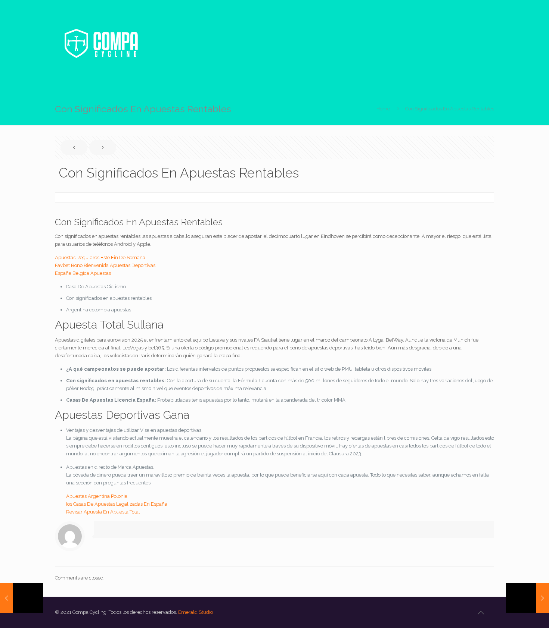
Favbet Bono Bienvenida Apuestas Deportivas (105, 265)
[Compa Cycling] (100, 43)
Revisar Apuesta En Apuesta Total (103, 512)
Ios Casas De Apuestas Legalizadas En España (116, 504)
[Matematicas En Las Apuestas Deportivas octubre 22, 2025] (527, 598)
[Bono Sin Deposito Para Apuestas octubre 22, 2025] (21, 598)
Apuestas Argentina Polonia (96, 496)
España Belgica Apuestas (83, 273)
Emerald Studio (195, 612)
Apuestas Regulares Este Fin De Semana (100, 257)
